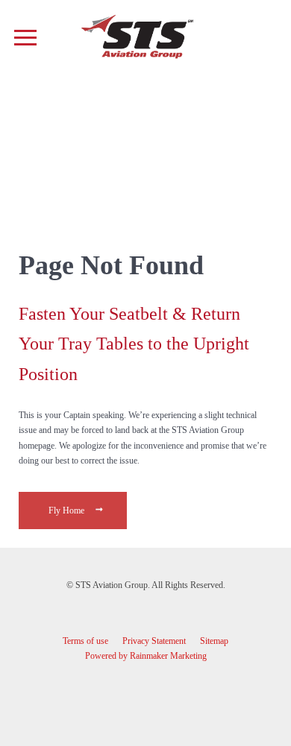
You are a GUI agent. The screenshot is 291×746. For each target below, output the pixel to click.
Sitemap (214, 641)
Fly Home (67, 510)
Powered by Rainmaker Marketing (146, 656)
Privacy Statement (154, 641)
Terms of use (85, 641)
